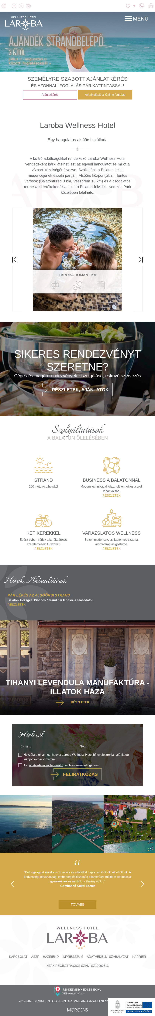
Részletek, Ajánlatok (80, 389)
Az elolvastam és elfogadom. (61, 765)
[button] (136, 19)
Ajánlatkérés (50, 94)
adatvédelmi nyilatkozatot (46, 765)
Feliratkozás (80, 774)
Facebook (14, 5)
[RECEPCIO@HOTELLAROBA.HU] (151, 5)
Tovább (77, 904)
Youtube (22, 5)
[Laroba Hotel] (77, 939)
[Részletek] (77, 603)
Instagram (29, 5)
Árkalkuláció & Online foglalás (105, 94)
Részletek (80, 306)
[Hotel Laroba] (24, 23)
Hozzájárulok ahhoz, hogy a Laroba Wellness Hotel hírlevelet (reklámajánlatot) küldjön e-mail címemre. (76, 757)
